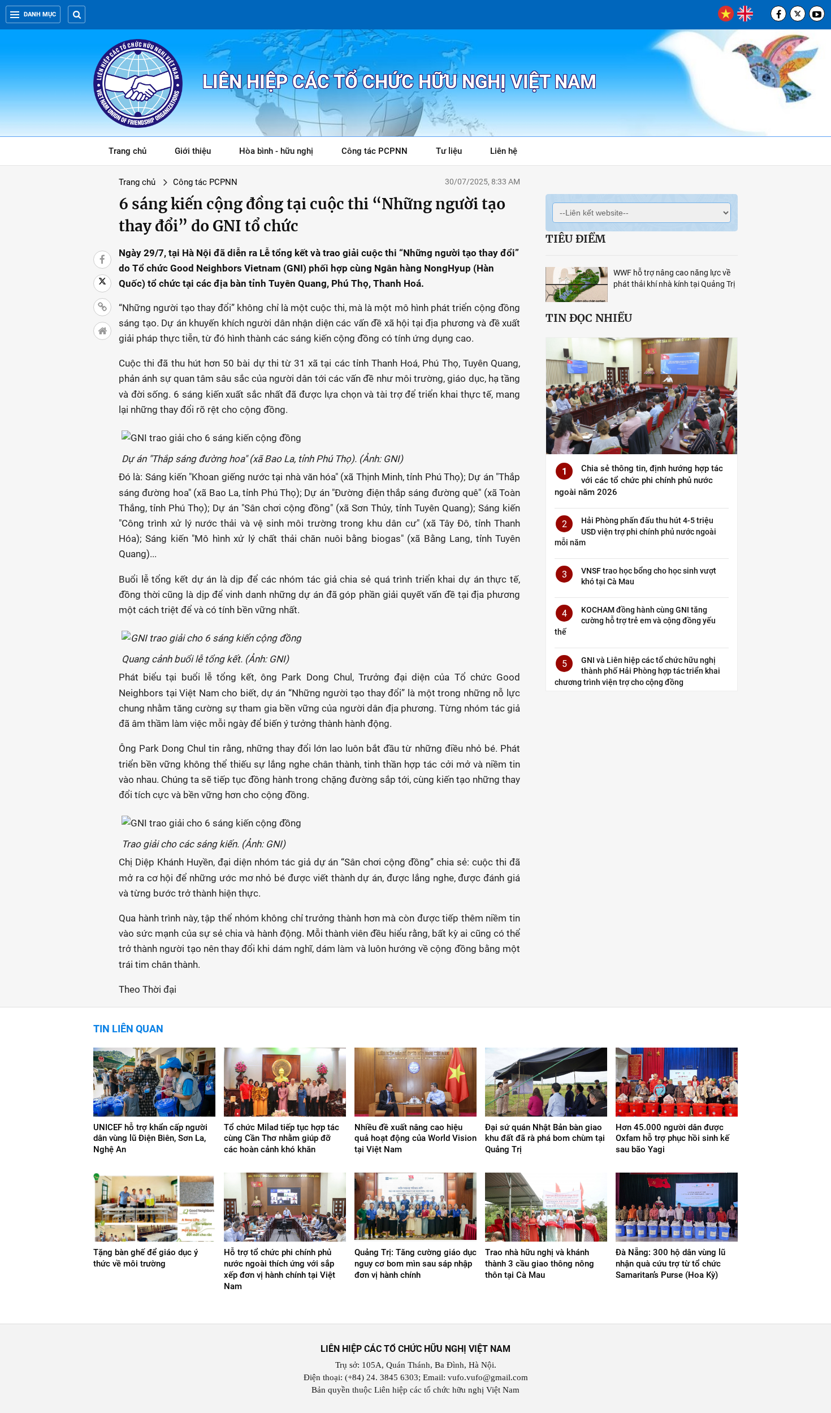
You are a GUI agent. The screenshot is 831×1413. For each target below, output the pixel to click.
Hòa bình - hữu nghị (276, 151)
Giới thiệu (193, 151)
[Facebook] (778, 13)
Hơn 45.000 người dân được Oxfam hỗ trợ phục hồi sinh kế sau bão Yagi (672, 1138)
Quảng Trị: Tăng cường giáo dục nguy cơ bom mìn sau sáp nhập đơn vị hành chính (415, 1263)
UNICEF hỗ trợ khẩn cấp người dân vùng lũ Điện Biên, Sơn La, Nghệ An (150, 1138)
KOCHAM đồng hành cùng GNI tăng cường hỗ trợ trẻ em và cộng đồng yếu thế (635, 620)
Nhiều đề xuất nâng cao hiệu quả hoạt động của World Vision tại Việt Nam (415, 1138)
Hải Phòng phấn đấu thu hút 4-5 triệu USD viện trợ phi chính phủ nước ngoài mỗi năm (635, 531)
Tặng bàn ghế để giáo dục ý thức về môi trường (145, 1258)
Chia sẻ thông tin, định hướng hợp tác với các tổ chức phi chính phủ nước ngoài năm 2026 (639, 480)
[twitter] (798, 13)
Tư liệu (455, 153)
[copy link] (102, 307)
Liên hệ (503, 151)
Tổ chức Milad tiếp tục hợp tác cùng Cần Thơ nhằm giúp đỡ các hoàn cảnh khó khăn (281, 1138)
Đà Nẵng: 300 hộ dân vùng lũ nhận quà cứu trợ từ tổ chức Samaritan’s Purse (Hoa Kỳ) (670, 1263)
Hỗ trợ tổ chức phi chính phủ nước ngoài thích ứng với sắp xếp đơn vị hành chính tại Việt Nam (279, 1269)
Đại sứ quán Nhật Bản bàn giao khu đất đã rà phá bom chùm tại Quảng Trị (545, 1138)
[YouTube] (817, 13)
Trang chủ (127, 151)
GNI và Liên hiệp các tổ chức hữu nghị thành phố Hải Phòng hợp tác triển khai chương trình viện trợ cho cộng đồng (637, 671)
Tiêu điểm (575, 238)
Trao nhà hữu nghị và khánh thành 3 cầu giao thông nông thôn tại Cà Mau (539, 1263)
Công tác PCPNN (374, 151)
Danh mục (40, 14)
